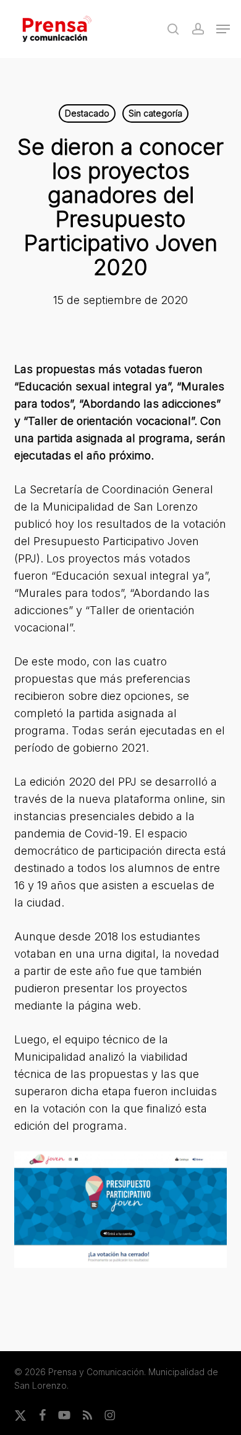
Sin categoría (155, 113)
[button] (223, 29)
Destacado (87, 113)
